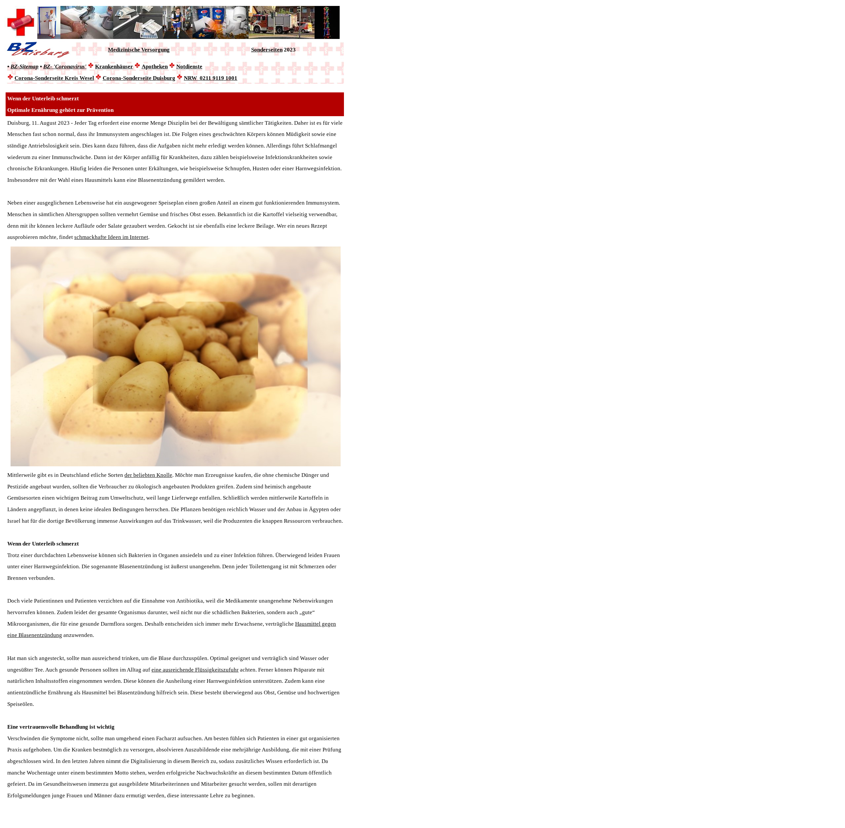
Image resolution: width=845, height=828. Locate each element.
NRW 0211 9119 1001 (210, 78)
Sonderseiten (267, 50)
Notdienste (189, 66)
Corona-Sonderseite (54, 78)
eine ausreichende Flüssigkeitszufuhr (195, 670)
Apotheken (155, 66)
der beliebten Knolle (148, 475)
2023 (289, 50)
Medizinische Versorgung (139, 50)
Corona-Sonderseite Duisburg (139, 78)
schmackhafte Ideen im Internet (111, 237)
